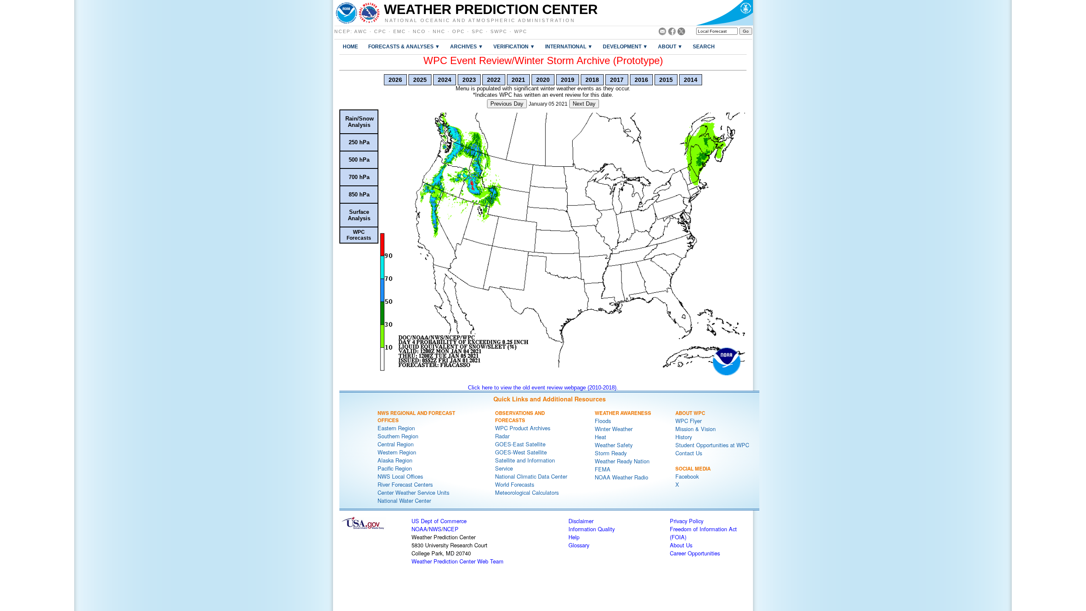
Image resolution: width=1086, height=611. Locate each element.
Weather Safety (614, 445)
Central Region (396, 444)
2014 (690, 79)
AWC (360, 31)
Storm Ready (611, 453)
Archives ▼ (466, 46)
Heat (600, 437)
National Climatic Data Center (531, 476)
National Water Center (404, 500)
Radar (502, 436)
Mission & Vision (695, 429)
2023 (469, 79)
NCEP (342, 31)
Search (704, 46)
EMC (399, 31)
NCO (419, 31)
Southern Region (398, 436)
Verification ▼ (514, 46)
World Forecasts (514, 484)
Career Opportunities (695, 553)
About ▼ (670, 46)
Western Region (397, 452)
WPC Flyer (688, 421)
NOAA (419, 529)
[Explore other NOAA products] (346, 12)
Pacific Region (395, 468)
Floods (603, 421)
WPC (520, 31)
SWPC (498, 31)
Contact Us (688, 453)
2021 (518, 79)
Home (350, 46)
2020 (543, 79)
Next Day (584, 104)
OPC (458, 31)
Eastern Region (396, 428)
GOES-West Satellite (521, 452)
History (683, 437)
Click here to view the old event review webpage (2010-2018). (543, 387)
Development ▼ (625, 46)
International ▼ (569, 46)
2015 (666, 79)
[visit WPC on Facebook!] (672, 32)
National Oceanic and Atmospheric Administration (480, 20)
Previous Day (506, 104)
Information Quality (591, 529)
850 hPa (359, 194)
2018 (592, 79)
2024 (444, 79)
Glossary (578, 545)
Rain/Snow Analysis (359, 121)
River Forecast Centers (405, 484)
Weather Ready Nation (622, 461)
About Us (681, 545)
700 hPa (359, 177)
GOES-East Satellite (520, 444)
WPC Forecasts (359, 235)
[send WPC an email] (662, 32)
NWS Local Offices (400, 476)
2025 (420, 79)
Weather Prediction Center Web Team (457, 561)
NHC (439, 31)
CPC (380, 31)
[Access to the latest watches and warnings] (369, 12)
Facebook (687, 476)
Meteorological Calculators (527, 492)
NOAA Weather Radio (621, 477)
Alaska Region (395, 460)
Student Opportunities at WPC (712, 445)
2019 (567, 79)
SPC (478, 31)
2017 (617, 79)
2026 (395, 79)
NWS (435, 529)
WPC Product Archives (522, 428)
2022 (494, 79)
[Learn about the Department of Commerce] (724, 12)
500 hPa (359, 160)
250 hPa (359, 142)
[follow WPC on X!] (681, 32)
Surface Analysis (359, 215)
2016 (641, 79)
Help (573, 537)
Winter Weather (614, 429)
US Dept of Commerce (439, 521)
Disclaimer (580, 521)
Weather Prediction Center (491, 9)
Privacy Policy (686, 521)
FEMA (602, 469)
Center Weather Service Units (413, 492)
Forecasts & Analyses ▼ (404, 46)
